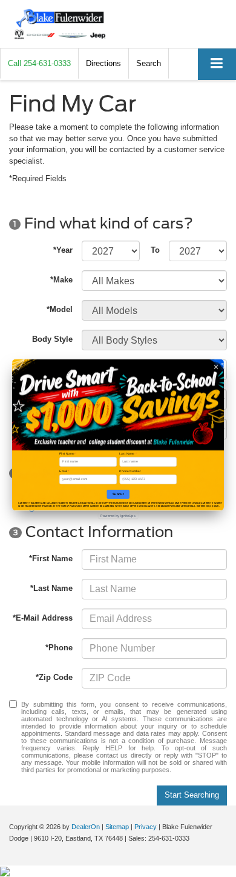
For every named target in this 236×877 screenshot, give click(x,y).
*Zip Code (54, 677)
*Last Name (51, 588)
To (155, 250)
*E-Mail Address (43, 617)
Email (64, 471)
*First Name (51, 558)
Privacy (145, 826)
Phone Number (129, 471)
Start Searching (192, 794)
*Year (63, 250)
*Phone (59, 647)
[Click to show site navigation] (217, 63)
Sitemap (117, 826)
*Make (61, 279)
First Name (67, 453)
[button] (39, 63)
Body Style (52, 339)
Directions (103, 63)
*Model (60, 309)
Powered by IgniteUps (118, 515)
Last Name (128, 453)
